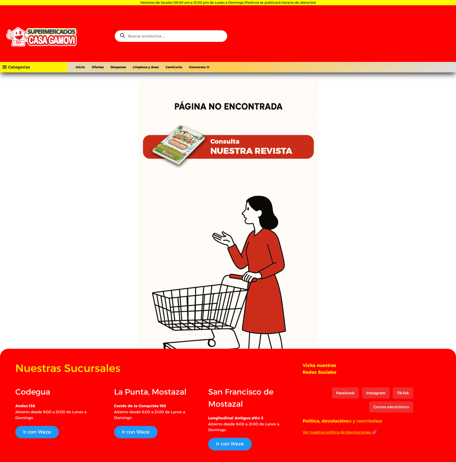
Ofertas (98, 67)
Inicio (80, 67)
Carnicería (174, 67)
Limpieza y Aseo (146, 67)
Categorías (19, 67)
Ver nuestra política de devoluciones (337, 432)
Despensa (118, 67)
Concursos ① (199, 67)
